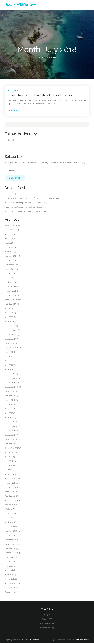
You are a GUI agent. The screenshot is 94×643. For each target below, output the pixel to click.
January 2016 (10, 535)
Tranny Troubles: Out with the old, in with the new (40, 95)
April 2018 (9, 417)
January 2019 (10, 382)
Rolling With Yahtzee (21, 4)
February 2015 (11, 583)
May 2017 (9, 465)
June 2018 (9, 409)
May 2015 (9, 570)
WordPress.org (47, 628)
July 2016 (8, 509)
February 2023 (11, 238)
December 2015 (11, 539)
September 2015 (12, 553)
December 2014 (11, 592)
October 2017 (11, 443)
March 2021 (10, 286)
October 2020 (11, 304)
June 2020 (9, 313)
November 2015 (11, 544)
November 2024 (12, 225)
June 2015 (9, 566)
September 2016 (12, 500)
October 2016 (11, 496)
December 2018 (11, 387)
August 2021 (10, 269)
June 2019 (9, 361)
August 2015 (10, 557)
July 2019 (8, 356)
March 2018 (10, 422)
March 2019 (10, 374)
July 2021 (8, 273)
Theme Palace (83, 640)
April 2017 (9, 470)
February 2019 (11, 378)
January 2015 (10, 587)
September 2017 (12, 448)
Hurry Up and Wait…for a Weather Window (24, 207)
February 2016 (11, 531)
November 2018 (11, 391)
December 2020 (12, 295)
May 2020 (9, 317)
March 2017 (10, 474)
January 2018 (10, 430)
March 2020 (10, 326)
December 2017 (11, 435)
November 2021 (11, 264)
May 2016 (9, 518)
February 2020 (11, 330)
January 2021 (10, 291)
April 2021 (9, 282)
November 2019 (12, 343)
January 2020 (10, 334)
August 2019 (10, 352)
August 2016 (10, 505)
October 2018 (11, 395)
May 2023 (9, 234)
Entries (47, 619)
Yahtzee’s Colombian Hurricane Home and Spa (25, 211)
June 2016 (9, 513)
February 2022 (11, 256)
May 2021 (9, 278)
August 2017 (10, 452)
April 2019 (9, 369)
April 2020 (9, 321)
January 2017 (10, 483)
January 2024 (10, 230)
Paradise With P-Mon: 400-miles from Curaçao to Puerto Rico (32, 198)
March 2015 (10, 579)
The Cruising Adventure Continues (20, 194)
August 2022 (10, 243)
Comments (47, 623)
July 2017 (8, 457)
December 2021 (11, 260)
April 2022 (9, 251)
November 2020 (12, 299)
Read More (13, 111)
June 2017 (9, 461)
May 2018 (9, 413)
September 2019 (12, 347)
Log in (47, 614)
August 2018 (10, 400)
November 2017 (11, 439)
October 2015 (11, 548)
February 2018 (11, 426)
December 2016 (11, 487)
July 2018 (8, 404)
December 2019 (11, 339)
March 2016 (10, 526)
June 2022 (9, 247)
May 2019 (9, 365)
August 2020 (10, 308)
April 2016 (9, 522)
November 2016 (11, 491)
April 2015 (9, 574)
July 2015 (8, 561)
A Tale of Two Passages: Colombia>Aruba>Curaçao (27, 202)
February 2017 (11, 478)
